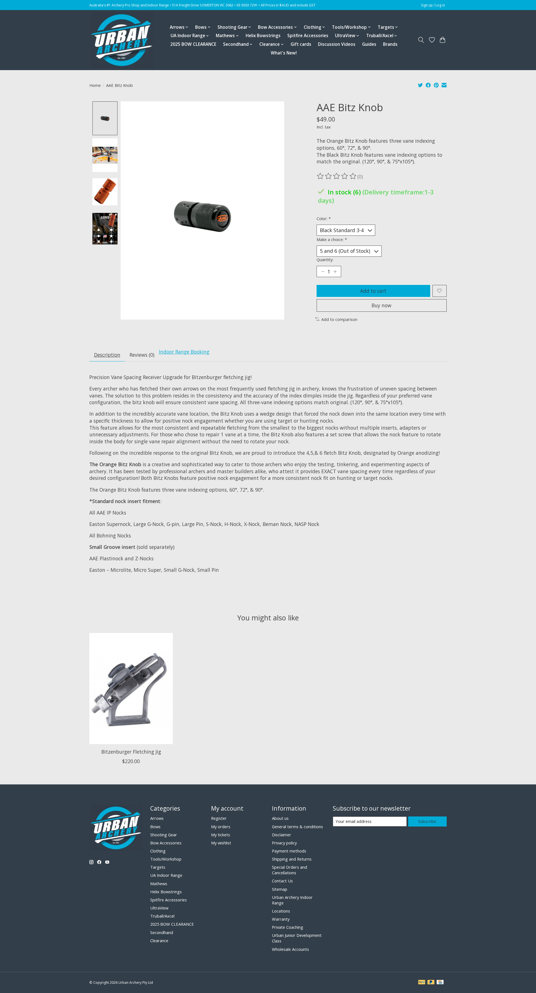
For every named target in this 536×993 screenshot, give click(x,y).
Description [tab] (107, 354)
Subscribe (427, 821)
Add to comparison (339, 319)
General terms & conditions (297, 826)
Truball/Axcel (162, 916)
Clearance (159, 940)
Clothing (158, 851)
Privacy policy (284, 843)
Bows (155, 826)
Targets (157, 867)
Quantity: (325, 259)
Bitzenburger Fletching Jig (131, 751)
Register (219, 818)
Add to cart (373, 290)
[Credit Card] (440, 982)
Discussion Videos (336, 44)
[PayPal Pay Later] (431, 982)
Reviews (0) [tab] (142, 354)
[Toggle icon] (421, 40)
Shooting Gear (163, 834)
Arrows (157, 818)
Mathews (158, 883)
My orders (220, 826)
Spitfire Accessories (307, 36)
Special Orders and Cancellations (289, 869)
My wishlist (221, 843)
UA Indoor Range (166, 875)
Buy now (381, 305)
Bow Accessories (165, 843)
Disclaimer (281, 834)
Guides (369, 44)
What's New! (284, 53)
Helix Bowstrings (263, 36)
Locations (281, 911)
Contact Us (282, 881)
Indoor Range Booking (184, 351)
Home (95, 85)
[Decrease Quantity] (323, 271)
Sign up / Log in (433, 5)
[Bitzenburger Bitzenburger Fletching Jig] (131, 688)
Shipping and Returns (292, 859)
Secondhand (161, 932)
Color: (324, 218)
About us (280, 818)
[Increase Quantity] (335, 271)
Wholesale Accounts (290, 949)
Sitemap (279, 889)
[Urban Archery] (121, 40)
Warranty (280, 919)
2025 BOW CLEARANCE (193, 44)
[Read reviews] (337, 176)
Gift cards (301, 44)
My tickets (220, 834)
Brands (390, 44)
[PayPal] (421, 982)
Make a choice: (332, 239)
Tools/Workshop (165, 859)
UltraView (159, 908)
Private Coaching (287, 927)
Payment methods (289, 851)
